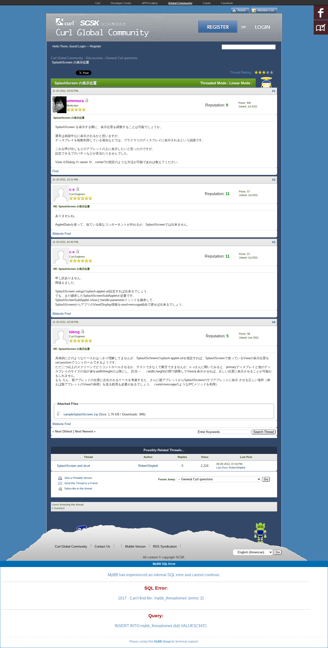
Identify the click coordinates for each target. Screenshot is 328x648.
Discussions (94, 58)
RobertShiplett (148, 466)
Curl (97, 3)
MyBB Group (162, 641)
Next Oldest (63, 431)
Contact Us (102, 546)
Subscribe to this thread (78, 488)
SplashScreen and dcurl (73, 466)
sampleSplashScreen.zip (80, 414)
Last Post (221, 467)
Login (82, 46)
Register (95, 46)
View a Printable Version (78, 477)
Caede (207, 3)
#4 (273, 322)
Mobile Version (135, 546)
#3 (273, 242)
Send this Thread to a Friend (80, 483)
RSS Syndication (165, 546)
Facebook (227, 3)
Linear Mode (239, 83)
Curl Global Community (67, 58)
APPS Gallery (150, 3)
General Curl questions (122, 58)
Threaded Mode (213, 83)
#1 (273, 91)
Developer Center (121, 3)
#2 (273, 179)
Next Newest (84, 431)
